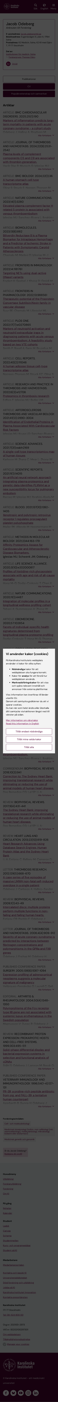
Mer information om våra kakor (22, 720)
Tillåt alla (29, 747)
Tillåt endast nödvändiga (29, 731)
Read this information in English (22, 723)
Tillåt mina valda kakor (29, 739)
